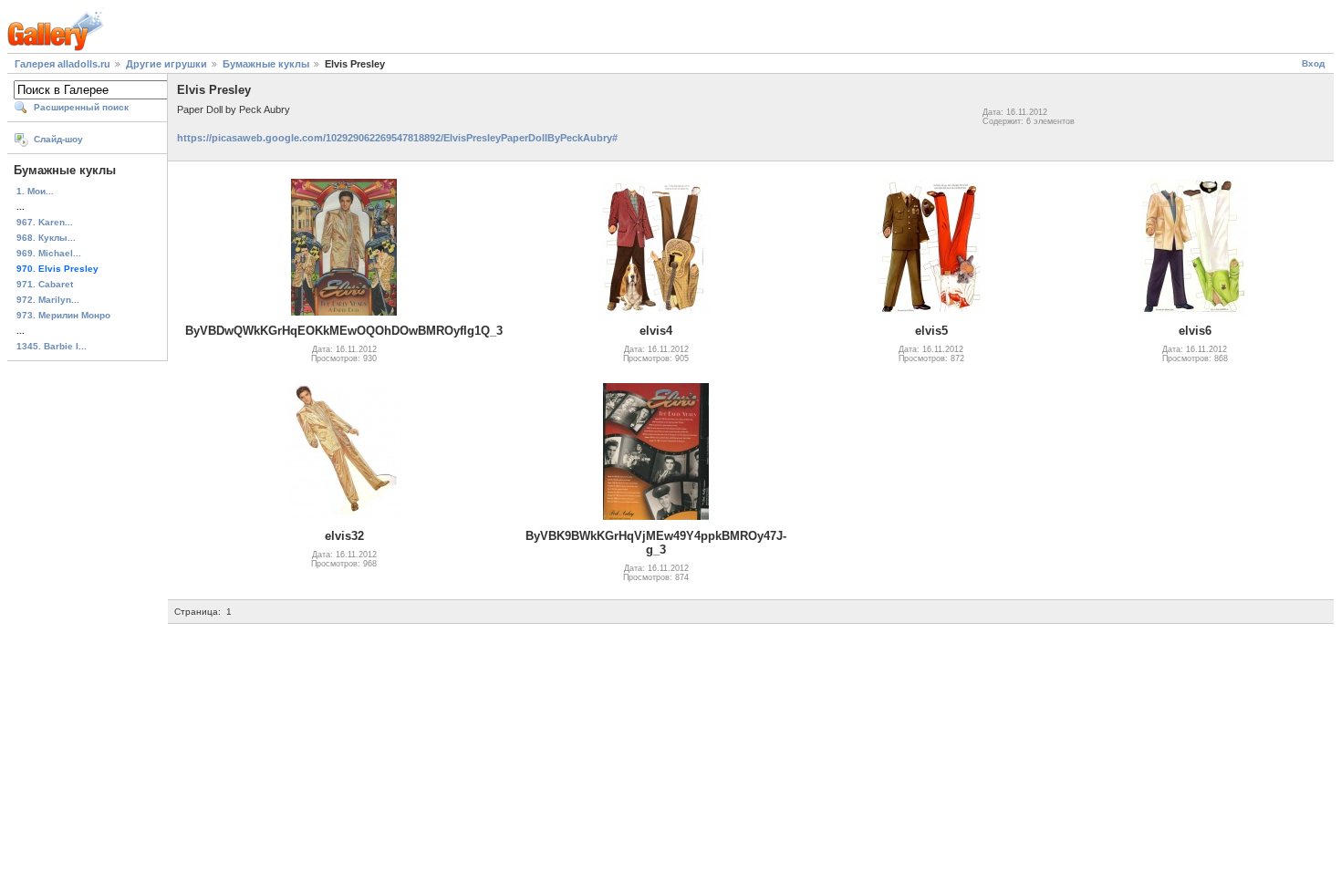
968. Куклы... (46, 238)
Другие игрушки (166, 63)
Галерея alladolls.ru (62, 63)
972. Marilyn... (47, 300)
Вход (1313, 63)
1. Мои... (35, 191)
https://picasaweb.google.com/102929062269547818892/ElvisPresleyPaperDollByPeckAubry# (397, 137)
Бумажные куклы (266, 63)
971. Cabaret (44, 284)
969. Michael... (48, 253)
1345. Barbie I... (51, 346)
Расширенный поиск (81, 107)
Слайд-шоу (58, 139)
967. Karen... (44, 222)
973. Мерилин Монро (63, 315)
